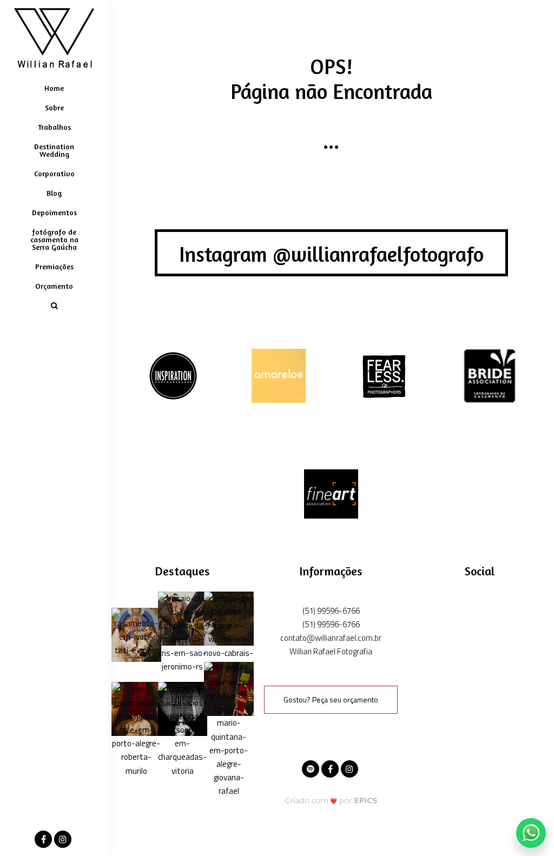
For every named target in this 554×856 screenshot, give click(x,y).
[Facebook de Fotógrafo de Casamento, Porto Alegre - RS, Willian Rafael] (331, 768)
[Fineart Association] (331, 493)
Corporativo (54, 173)
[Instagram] (64, 839)
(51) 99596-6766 (331, 611)
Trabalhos (54, 126)
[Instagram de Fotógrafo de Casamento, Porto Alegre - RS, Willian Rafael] (350, 768)
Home (54, 87)
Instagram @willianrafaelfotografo (331, 254)
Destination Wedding (54, 150)
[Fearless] (384, 375)
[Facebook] (44, 839)
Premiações (54, 266)
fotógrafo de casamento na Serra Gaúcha (54, 239)
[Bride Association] (489, 375)
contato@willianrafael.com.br (330, 638)
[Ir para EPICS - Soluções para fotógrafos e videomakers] (331, 800)
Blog (54, 192)
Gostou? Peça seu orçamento (330, 699)
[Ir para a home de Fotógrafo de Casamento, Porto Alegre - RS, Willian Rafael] (54, 38)
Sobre (54, 107)
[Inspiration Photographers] (173, 375)
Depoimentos (54, 212)
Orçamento (54, 285)
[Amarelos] (278, 375)
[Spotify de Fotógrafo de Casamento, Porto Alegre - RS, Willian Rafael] (311, 768)
